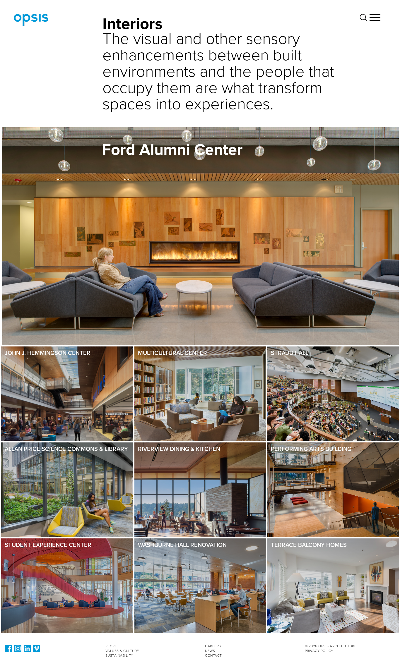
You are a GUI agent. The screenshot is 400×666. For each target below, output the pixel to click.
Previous (369, 313)
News (210, 650)
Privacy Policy (319, 650)
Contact (213, 655)
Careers (213, 646)
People (112, 646)
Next (378, 313)
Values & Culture (122, 650)
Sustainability (119, 655)
